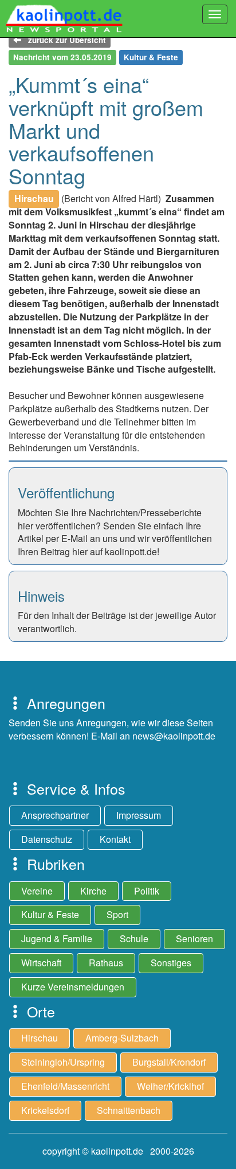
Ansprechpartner (55, 815)
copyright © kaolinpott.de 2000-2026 (118, 1151)
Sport (117, 914)
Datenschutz (46, 839)
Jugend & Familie (56, 938)
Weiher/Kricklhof (170, 1086)
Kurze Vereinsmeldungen (72, 986)
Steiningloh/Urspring (63, 1062)
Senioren (194, 938)
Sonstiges (171, 962)
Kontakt (115, 839)
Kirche (93, 890)
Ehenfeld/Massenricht (65, 1086)
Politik (146, 890)
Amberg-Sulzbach (122, 1037)
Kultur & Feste (50, 914)
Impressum (138, 815)
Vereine (37, 890)
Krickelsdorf (45, 1110)
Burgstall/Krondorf (169, 1062)
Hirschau (39, 1037)
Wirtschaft (41, 962)
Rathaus (106, 962)
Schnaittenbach (128, 1110)
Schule (134, 938)
